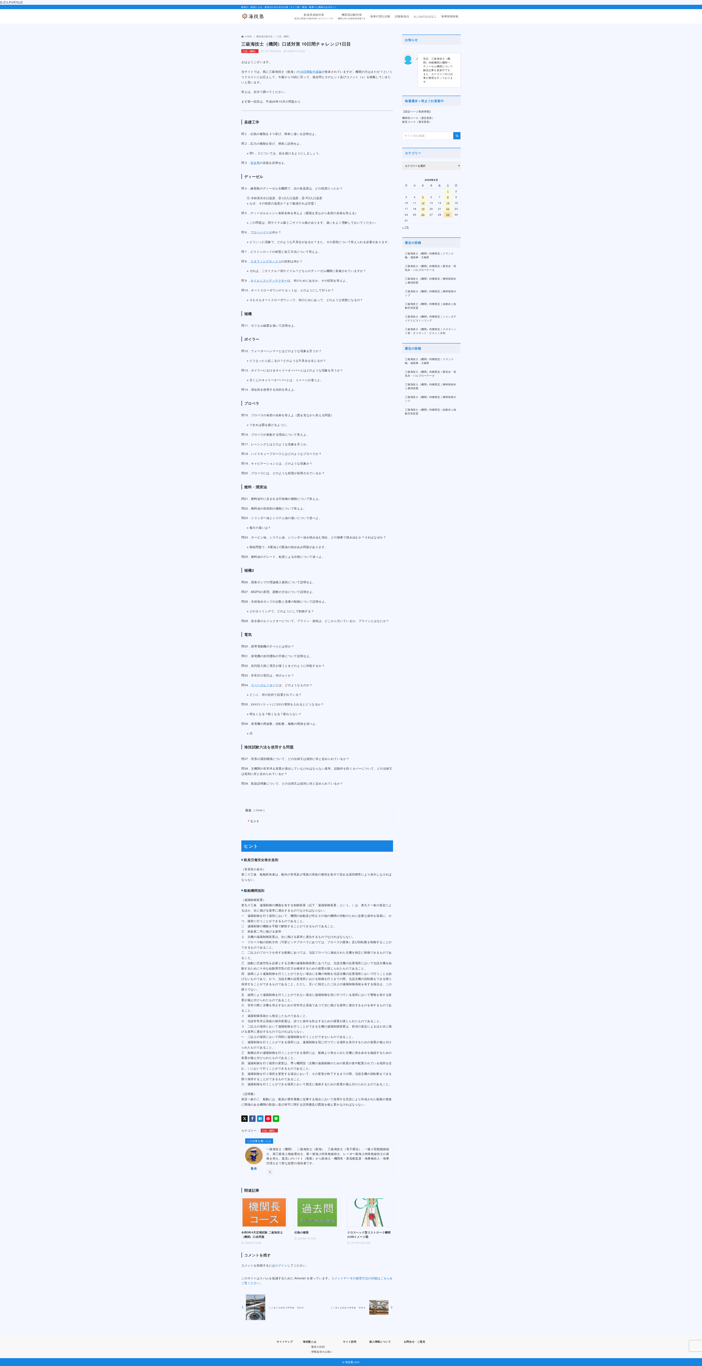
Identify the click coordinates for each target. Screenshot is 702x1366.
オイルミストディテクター (268, 280)
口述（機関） (284, 36)
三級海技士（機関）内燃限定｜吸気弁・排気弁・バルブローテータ (430, 268)
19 (423, 209)
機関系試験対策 (264, 36)
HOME (248, 36)
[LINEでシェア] (276, 1118)
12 (423, 203)
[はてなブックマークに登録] (260, 1118)
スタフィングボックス (265, 261)
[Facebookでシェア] (252, 1118)
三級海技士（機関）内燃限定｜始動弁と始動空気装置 (430, 305)
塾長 (254, 1168)
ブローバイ (258, 232)
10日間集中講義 (311, 71)
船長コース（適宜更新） (417, 121)
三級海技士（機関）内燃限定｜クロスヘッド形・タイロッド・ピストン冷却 (430, 331)
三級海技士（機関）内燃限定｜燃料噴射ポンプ (430, 293)
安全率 (255, 163)
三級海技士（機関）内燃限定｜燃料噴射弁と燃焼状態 (430, 280)
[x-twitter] (270, 1172)
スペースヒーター (263, 685)
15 (448, 203)
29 (448, 214)
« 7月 (405, 227)
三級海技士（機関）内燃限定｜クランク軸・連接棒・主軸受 (429, 255)
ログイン (281, 1265)
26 (423, 214)
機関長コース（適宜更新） (418, 118)
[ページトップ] (693, 1357)
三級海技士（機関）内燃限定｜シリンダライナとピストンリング (430, 318)
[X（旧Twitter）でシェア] (244, 1118)
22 (448, 209)
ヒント (255, 821)
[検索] (457, 136)
